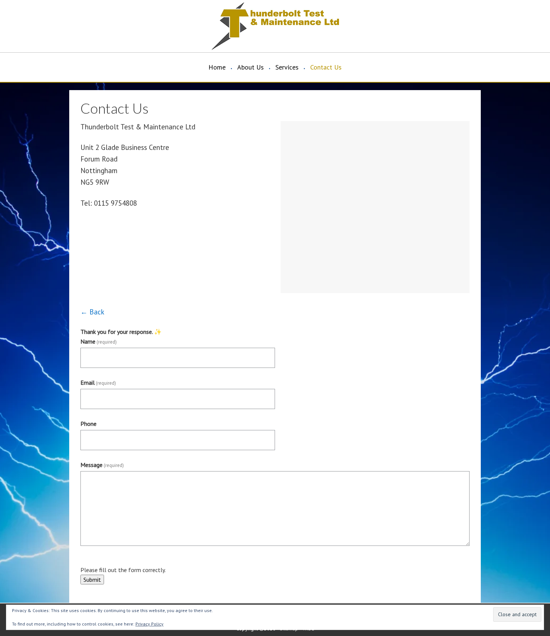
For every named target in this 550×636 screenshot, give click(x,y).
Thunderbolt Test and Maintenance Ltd (144, 26)
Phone (88, 423)
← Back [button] (92, 311)
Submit (92, 579)
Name (98, 341)
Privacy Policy (149, 624)
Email (98, 382)
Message (102, 464)
